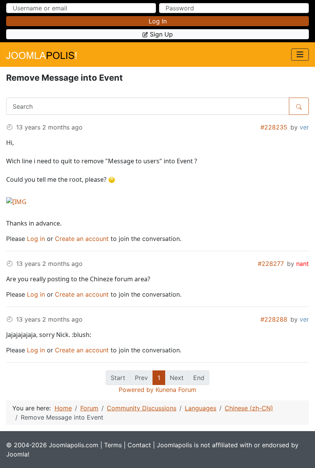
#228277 (271, 263)
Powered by (136, 389)
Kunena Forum (176, 389)
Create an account (82, 238)
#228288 (273, 319)
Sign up (161, 34)
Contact (139, 445)
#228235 (273, 127)
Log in (158, 21)
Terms (113, 445)
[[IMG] (16, 201)
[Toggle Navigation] (300, 54)
